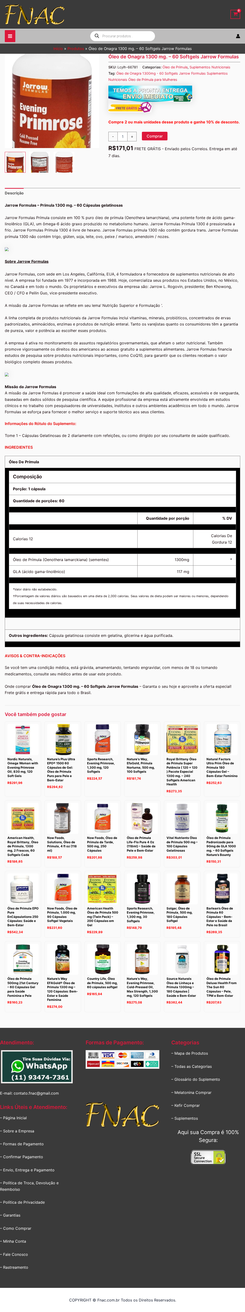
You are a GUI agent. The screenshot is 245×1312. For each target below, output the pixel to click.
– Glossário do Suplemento (195, 1079)
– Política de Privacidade (22, 1202)
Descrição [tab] (14, 193)
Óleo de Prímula (175, 67)
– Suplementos (184, 1118)
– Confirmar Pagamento (21, 1156)
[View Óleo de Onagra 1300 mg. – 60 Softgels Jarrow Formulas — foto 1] (15, 162)
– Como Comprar (15, 1228)
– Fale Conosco (14, 1254)
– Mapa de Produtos (189, 1053)
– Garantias (10, 1215)
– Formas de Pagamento (22, 1143)
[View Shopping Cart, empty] (235, 14)
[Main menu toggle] (10, 36)
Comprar (155, 136)
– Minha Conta (13, 1241)
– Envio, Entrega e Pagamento (27, 1170)
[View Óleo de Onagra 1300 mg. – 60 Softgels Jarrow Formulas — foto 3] (64, 162)
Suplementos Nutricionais (209, 67)
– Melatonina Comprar (191, 1092)
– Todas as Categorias (191, 1066)
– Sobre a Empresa (17, 1131)
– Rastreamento (14, 1267)
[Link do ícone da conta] (238, 36)
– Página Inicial (13, 1117)
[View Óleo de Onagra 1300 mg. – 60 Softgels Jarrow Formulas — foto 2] (39, 162)
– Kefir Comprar (185, 1105)
